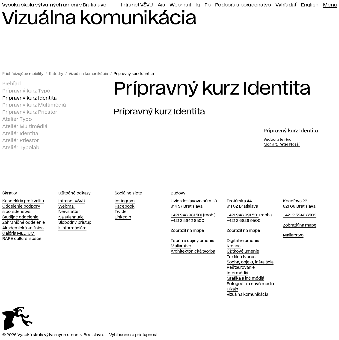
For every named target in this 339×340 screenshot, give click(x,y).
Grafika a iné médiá (245, 278)
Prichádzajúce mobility (22, 74)
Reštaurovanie (241, 267)
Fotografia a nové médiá (250, 284)
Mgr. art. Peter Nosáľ (282, 144)
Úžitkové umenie (243, 251)
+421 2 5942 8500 (187, 221)
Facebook (124, 206)
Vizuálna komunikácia (88, 74)
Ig (198, 5)
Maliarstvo (181, 246)
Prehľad (11, 84)
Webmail (180, 5)
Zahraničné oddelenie (23, 222)
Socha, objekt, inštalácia (250, 262)
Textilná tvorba (241, 257)
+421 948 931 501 (186, 215)
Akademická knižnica (23, 228)
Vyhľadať (286, 5)
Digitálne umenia (243, 241)
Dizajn (232, 289)
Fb (208, 5)
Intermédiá (237, 273)
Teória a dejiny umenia (192, 241)
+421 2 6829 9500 (244, 221)
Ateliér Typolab (20, 148)
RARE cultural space (22, 239)
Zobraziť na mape (187, 231)
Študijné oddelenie (20, 217)
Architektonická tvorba (193, 251)
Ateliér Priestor (20, 141)
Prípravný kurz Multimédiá (34, 105)
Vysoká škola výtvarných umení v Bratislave (54, 5)
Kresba (234, 246)
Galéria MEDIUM (18, 233)
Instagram (125, 201)
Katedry (56, 74)
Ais (161, 5)
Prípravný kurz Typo (26, 91)
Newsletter (69, 212)
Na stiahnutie (71, 217)
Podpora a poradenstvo (243, 5)
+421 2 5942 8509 (299, 215)
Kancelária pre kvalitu (23, 201)
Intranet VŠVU (137, 5)
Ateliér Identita (20, 133)
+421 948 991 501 (243, 215)
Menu (330, 5)
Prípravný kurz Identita (134, 74)
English (309, 5)
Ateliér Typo (17, 119)
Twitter (121, 212)
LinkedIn (123, 217)
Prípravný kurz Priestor (29, 112)
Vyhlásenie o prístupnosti (133, 335)
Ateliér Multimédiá (25, 126)
